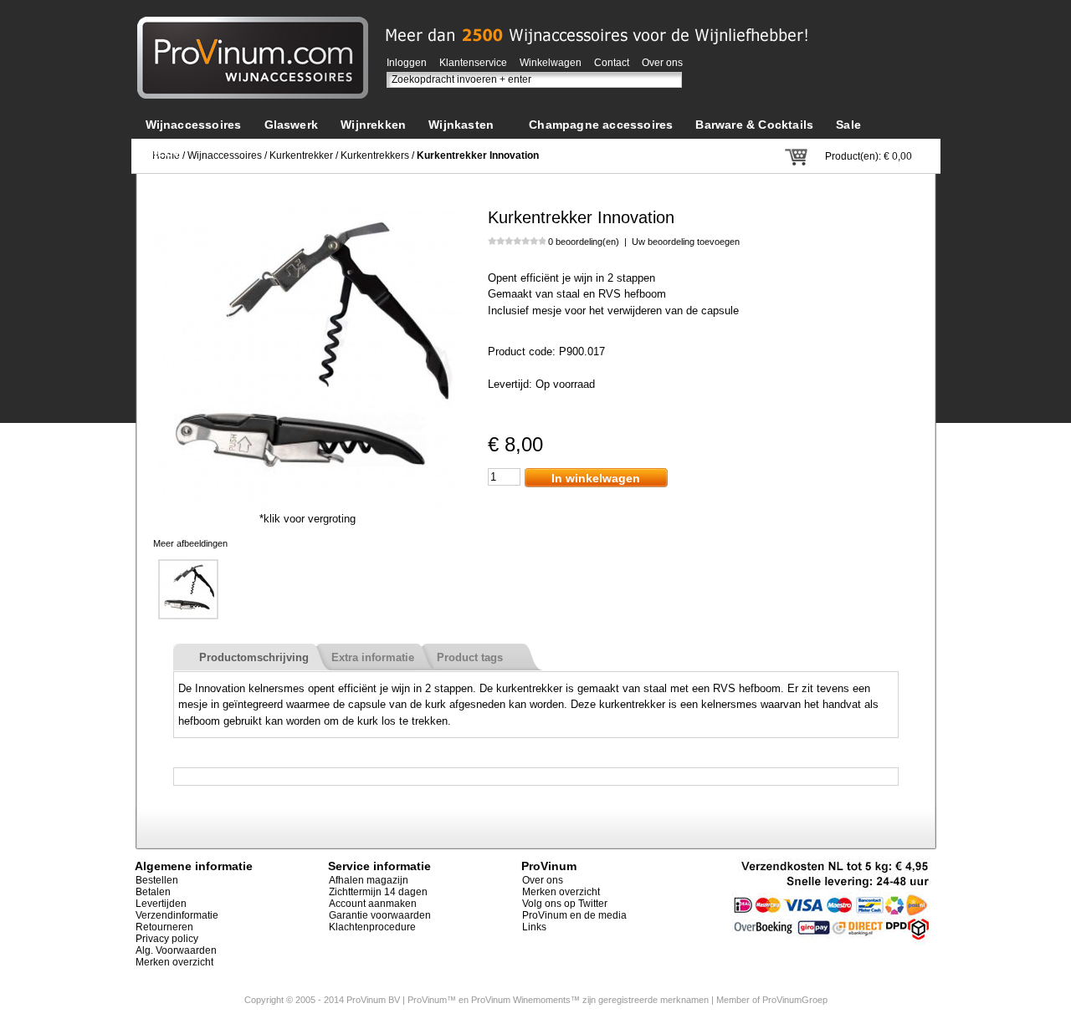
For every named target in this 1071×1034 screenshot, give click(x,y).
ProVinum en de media (574, 915)
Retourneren (164, 927)
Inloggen (407, 63)
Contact (611, 63)
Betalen (153, 892)
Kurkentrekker (301, 155)
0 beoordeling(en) (583, 242)
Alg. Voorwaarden (176, 950)
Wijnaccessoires (224, 155)
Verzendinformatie (177, 915)
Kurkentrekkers (375, 155)
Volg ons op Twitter (564, 903)
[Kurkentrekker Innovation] (308, 209)
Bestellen (157, 880)
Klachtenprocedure (372, 927)
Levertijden (161, 903)
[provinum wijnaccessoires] (252, 24)
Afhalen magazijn (368, 880)
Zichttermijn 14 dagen (378, 892)
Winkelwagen (551, 63)
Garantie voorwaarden (380, 915)
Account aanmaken (373, 903)
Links (534, 927)
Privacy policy (167, 939)
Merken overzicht (174, 962)
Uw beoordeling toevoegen (686, 242)
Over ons (662, 63)
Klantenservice (473, 63)
